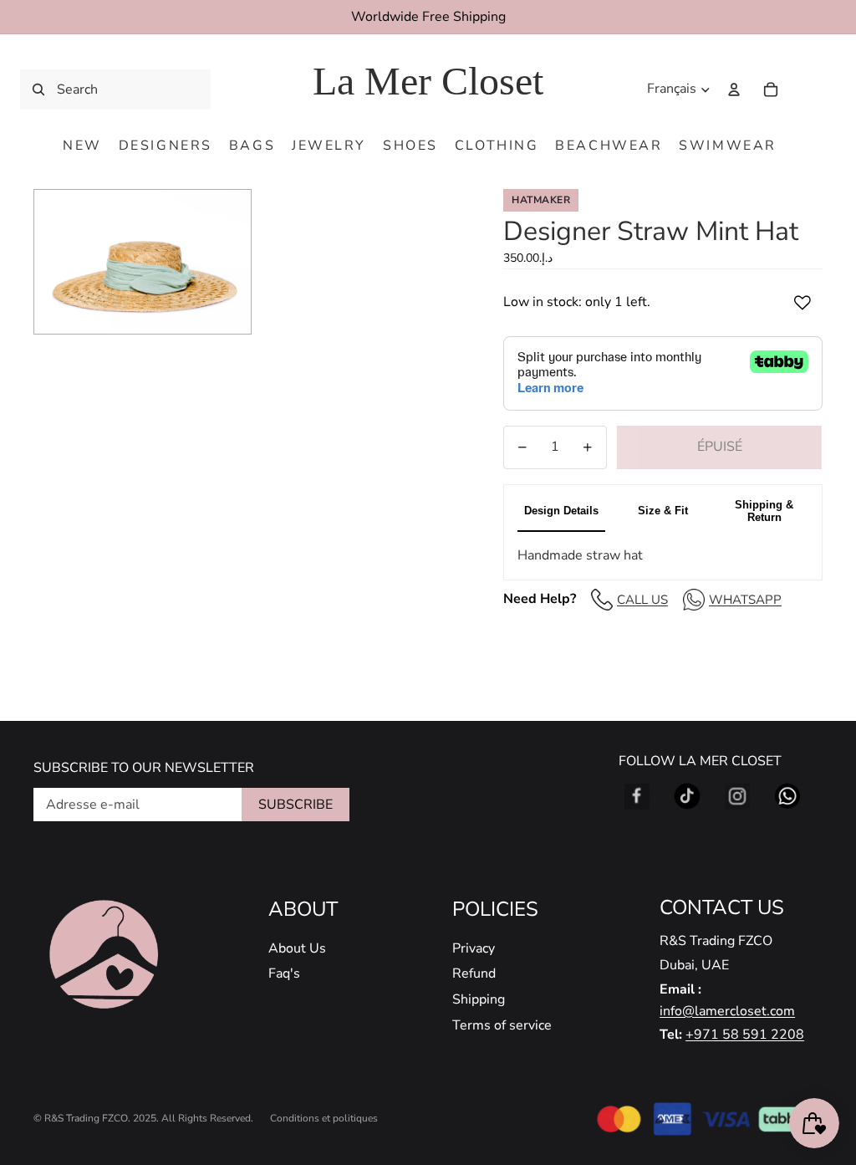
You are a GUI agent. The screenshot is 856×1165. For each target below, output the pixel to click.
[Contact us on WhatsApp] (787, 796)
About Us (297, 948)
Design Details (561, 510)
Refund (474, 973)
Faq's (284, 973)
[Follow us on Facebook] (637, 796)
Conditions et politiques (324, 1118)
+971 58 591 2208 (744, 1034)
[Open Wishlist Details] (806, 89)
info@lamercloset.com (727, 1011)
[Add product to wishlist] (802, 302)
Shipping (478, 999)
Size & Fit (663, 510)
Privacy (473, 948)
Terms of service (502, 1025)
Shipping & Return (764, 511)
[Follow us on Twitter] (687, 796)
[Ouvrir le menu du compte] (734, 89)
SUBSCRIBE (295, 804)
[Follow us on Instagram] (737, 796)
